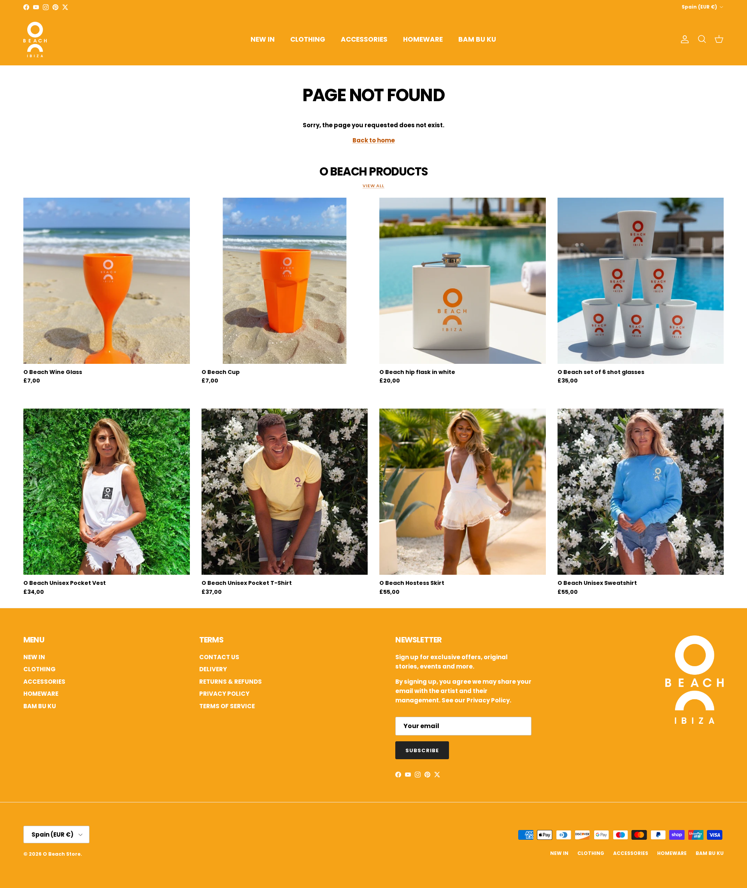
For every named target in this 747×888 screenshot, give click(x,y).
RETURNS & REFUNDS (230, 681)
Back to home (373, 140)
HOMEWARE (423, 39)
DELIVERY (213, 669)
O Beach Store (62, 854)
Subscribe (421, 750)
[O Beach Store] (35, 39)
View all (373, 186)
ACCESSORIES (364, 39)
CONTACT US (219, 657)
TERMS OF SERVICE (227, 706)
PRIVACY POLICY (224, 694)
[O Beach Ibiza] (694, 722)
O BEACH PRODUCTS (373, 171)
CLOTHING (307, 39)
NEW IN (263, 39)
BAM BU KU (477, 39)
